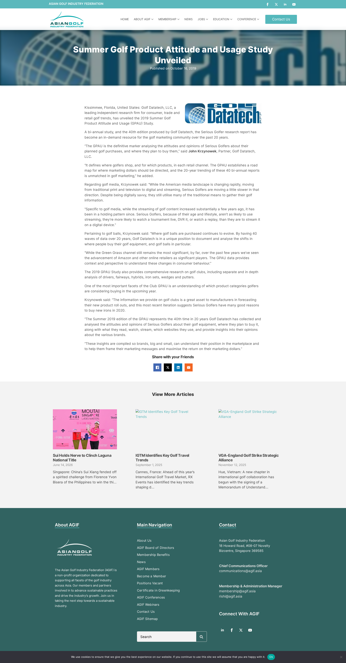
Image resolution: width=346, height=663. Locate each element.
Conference (246, 19)
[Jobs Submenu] (207, 19)
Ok (271, 656)
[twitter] (276, 4)
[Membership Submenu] (178, 19)
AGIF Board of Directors (155, 548)
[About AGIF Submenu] (152, 19)
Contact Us (146, 612)
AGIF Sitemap (147, 619)
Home (125, 19)
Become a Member (151, 576)
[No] (341, 657)
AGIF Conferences (151, 597)
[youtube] (294, 4)
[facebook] (267, 4)
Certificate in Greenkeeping (158, 590)
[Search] (201, 637)
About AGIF (142, 19)
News (188, 19)
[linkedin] (285, 4)
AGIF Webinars (148, 605)
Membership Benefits (153, 555)
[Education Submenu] (231, 19)
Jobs (201, 19)
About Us (144, 540)
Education (221, 19)
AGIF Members (148, 569)
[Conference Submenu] (258, 19)
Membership (167, 19)
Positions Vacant (150, 583)
